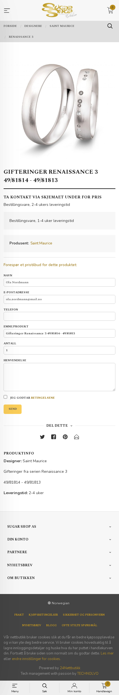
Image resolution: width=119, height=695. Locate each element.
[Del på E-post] (76, 438)
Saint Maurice (41, 243)
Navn (8, 276)
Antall (10, 344)
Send (13, 409)
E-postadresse (16, 292)
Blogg (51, 625)
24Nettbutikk (70, 668)
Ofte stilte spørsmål (79, 625)
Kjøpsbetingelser (43, 615)
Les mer (107, 653)
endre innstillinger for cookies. (36, 658)
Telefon (11, 310)
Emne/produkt (16, 327)
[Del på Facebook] (53, 438)
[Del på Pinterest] (65, 438)
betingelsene (43, 398)
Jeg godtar (32, 398)
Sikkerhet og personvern (84, 615)
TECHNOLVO (88, 673)
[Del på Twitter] (42, 438)
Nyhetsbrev (31, 625)
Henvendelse (15, 360)
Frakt (19, 615)
